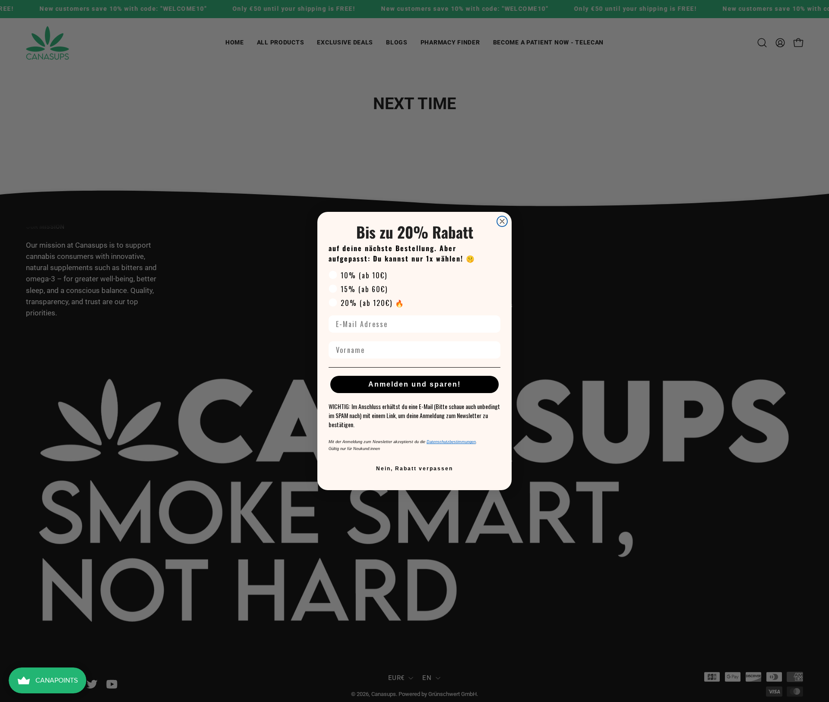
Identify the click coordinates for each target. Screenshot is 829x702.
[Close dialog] (502, 221)
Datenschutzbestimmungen (451, 442)
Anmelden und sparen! (414, 384)
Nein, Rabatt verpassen (414, 469)
